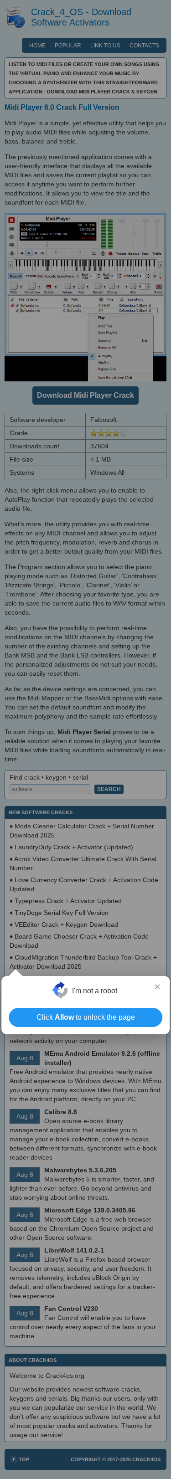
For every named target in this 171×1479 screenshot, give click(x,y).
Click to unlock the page (85, 1017)
